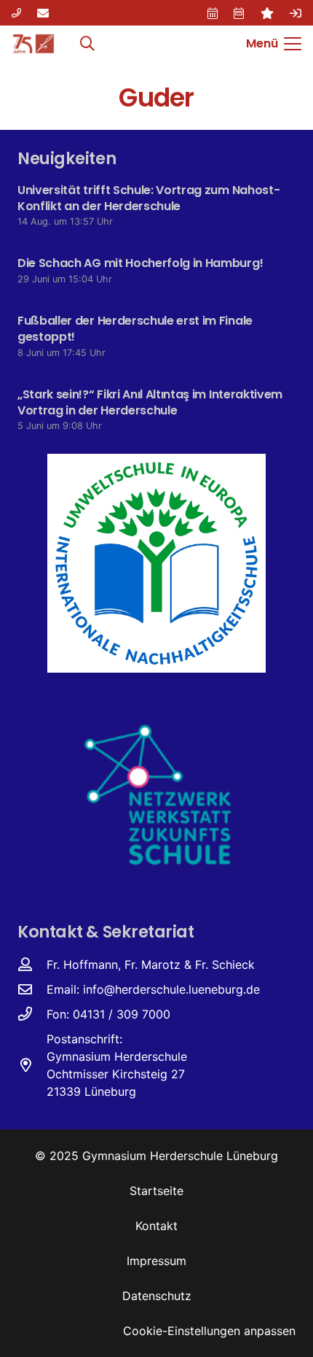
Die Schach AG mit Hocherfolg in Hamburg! (140, 263)
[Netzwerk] (156, 793)
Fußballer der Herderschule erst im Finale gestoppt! (135, 328)
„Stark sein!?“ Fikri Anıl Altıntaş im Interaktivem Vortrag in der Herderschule (149, 402)
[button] (87, 44)
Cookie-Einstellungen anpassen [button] (209, 1330)
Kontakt (156, 1225)
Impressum (156, 1260)
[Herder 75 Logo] (33, 44)
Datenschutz (156, 1295)
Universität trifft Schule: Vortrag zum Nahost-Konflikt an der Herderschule (148, 198)
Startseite (156, 1190)
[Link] (16, 12)
